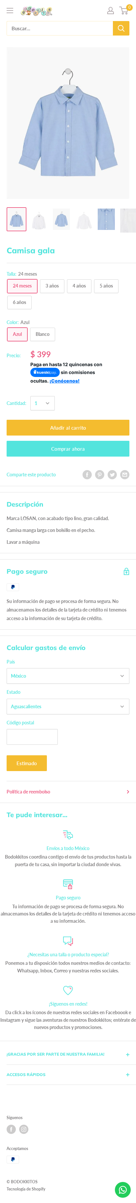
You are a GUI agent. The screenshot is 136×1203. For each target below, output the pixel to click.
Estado (13, 692)
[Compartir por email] (124, 474)
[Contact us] (123, 1190)
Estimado (27, 763)
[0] (124, 10)
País (11, 661)
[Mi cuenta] (110, 10)
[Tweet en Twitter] (112, 474)
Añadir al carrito (68, 428)
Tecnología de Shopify (26, 1189)
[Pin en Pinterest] (99, 474)
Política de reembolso (28, 791)
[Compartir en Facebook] (87, 474)
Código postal (20, 722)
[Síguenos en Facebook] (11, 1129)
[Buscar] (121, 28)
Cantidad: (16, 403)
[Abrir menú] (10, 10)
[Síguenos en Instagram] (23, 1129)
